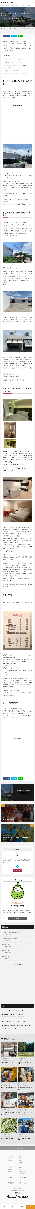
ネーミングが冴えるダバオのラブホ (14, 59)
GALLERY (29, 5)
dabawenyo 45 (5, 944)
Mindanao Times (13, 1190)
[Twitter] (14, 36)
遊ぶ (20, 1156)
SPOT (12, 5)
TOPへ (30, 1207)
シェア (13, 1207)
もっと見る (17, 918)
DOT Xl (28, 1025)
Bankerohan (6, 1014)
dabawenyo (6, 1025)
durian (10, 1028)
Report (14, 18)
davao (4, 20)
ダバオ (22, 20)
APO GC (17, 1010)
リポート (10, 1160)
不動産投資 (21, 1173)
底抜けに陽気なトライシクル (8, 1087)
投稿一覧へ (17, 870)
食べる (20, 1158)
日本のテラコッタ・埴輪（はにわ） (26, 1088)
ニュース (10, 1156)
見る (20, 1160)
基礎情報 (10, 1169)
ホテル (26, 20)
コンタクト (22, 1207)
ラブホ (29, 20)
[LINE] (20, 36)
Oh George (11, 20)
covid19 (17, 1021)
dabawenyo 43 (5, 956)
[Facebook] (6, 36)
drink (4, 1028)
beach (14, 1014)
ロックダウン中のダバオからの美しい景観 (11, 932)
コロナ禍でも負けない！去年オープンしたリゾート (14, 938)
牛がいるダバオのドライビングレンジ (26, 1063)
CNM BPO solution (7, 1021)
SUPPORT (22, 5)
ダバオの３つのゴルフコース (8, 1062)
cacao (14, 1018)
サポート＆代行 (23, 1171)
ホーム (4, 1207)
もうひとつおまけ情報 (12, 70)
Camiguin (21, 1018)
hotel (8, 20)
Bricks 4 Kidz (6, 1018)
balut (24, 1010)
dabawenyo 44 (5, 950)
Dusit (17, 1028)
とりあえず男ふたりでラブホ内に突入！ (15, 62)
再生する (17, 902)
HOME (4, 28)
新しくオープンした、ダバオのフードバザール (26, 1113)
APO (11, 1010)
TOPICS (7, 5)
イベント (10, 1158)
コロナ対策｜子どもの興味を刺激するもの (9, 1113)
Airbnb (4, 1010)
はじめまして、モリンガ (7, 1138)
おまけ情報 (8, 68)
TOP (2, 5)
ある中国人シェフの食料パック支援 (26, 1138)
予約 (20, 1169)
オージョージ (18, 20)
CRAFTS (25, 1021)
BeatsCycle (21, 1014)
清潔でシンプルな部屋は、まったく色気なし (16, 65)
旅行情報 (10, 1171)
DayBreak (21, 1025)
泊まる (20, 18)
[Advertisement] (17, 124)
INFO (17, 5)
